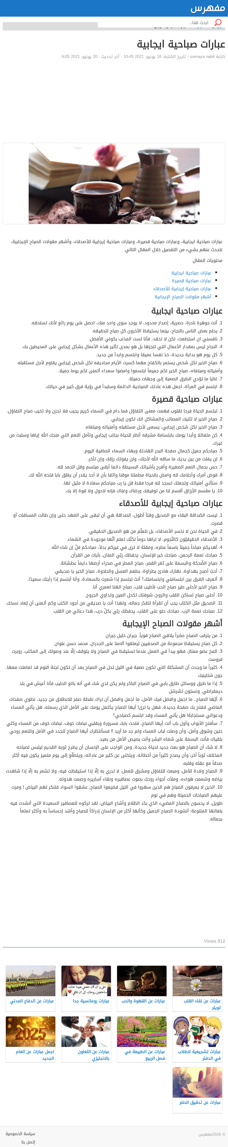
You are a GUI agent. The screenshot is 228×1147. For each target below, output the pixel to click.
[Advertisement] (114, 101)
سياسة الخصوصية (20, 1133)
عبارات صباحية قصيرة (191, 280)
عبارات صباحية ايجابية (191, 273)
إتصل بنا (28, 1142)
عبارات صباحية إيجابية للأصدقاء (182, 288)
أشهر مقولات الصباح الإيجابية (183, 296)
